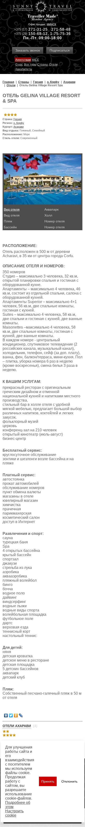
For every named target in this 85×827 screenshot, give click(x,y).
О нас (19, 64)
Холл (48, 215)
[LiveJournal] (20, 715)
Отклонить (69, 781)
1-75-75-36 (60, 34)
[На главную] (42, 7)
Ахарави (18, 126)
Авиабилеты (23, 69)
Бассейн (10, 227)
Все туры (30, 64)
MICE (35, 59)
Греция (17, 119)
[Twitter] (10, 715)
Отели (53, 64)
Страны (42, 64)
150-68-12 (38, 34)
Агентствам (23, 59)
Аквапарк (51, 209)
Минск (51, 24)
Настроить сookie (14, 813)
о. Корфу (18, 122)
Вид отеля (12, 209)
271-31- (35, 29)
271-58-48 (61, 29)
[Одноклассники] (15, 715)
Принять (47, 781)
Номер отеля (54, 221)
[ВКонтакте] (6, 715)
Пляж (8, 221)
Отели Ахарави (17, 726)
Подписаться (60, 50)
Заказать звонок (27, 50)
